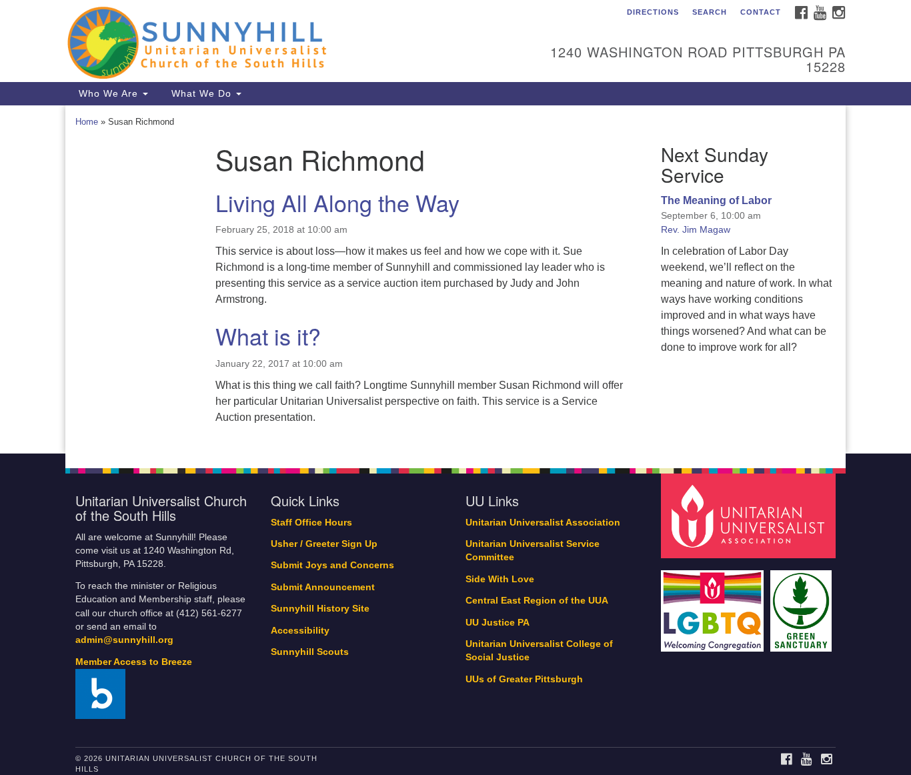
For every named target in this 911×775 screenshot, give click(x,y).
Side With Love (500, 579)
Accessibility (300, 631)
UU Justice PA (498, 623)
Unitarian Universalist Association (543, 523)
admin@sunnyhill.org (124, 640)
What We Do (201, 93)
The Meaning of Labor (716, 200)
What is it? (268, 335)
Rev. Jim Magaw (695, 229)
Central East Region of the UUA (537, 601)
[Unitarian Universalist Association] (750, 515)
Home (86, 122)
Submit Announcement (323, 587)
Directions (653, 12)
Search (709, 12)
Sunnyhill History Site (320, 609)
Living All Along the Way (337, 202)
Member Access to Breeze (133, 662)
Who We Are (108, 93)
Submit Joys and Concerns (332, 565)
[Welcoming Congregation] (714, 605)
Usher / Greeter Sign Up (324, 544)
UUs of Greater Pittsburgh (524, 679)
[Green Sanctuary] (802, 605)
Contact (760, 12)
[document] (455, 279)
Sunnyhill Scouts (310, 652)
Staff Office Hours (311, 523)
